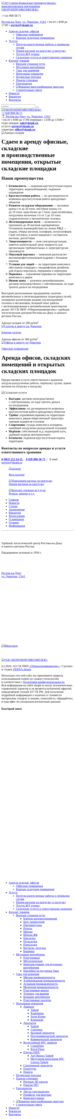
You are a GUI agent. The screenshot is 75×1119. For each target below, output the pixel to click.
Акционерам (17, 509)
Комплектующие (33, 1098)
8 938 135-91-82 (11, 612)
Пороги (28, 1072)
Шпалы (28, 931)
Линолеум (29, 1023)
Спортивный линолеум (37, 1065)
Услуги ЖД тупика (28, 54)
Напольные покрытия (29, 73)
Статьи (13, 506)
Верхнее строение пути (30, 63)
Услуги (13, 41)
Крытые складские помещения (35, 37)
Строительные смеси (29, 90)
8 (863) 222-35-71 (12, 609)
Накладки (29, 938)
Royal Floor (37, 1049)
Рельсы (27, 928)
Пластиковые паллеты (37, 1000)
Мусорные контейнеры (30, 67)
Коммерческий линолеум (46, 1039)
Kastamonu (37, 1013)
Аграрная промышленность (40, 983)
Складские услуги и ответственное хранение (44, 57)
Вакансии (15, 96)
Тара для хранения (27, 70)
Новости (14, 93)
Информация (17, 525)
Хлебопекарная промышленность (44, 980)
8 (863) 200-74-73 (12, 615)
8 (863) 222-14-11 (11, 459)
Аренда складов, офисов (24, 31)
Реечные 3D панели (35, 1081)
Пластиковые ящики (36, 990)
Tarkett (35, 1010)
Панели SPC (31, 1085)
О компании (16, 519)
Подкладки (30, 941)
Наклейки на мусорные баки (41, 970)
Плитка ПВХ (31, 1052)
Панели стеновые (27, 80)
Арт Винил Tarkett (42, 1055)
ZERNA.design (22, 669)
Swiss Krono (38, 1016)
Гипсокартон (24, 83)
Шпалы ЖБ (30, 934)
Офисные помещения (29, 34)
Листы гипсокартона (36, 1091)
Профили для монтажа (37, 1094)
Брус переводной (34, 921)
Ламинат (28, 1006)
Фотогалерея (17, 516)
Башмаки (29, 951)
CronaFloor (37, 1045)
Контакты (15, 99)
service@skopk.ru (11, 462)
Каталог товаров (19, 60)
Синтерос (37, 1029)
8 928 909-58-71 (35, 459)
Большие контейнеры (36, 996)
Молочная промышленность (40, 987)
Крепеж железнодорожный (40, 918)
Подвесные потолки (28, 76)
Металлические (33, 961)
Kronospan (37, 1019)
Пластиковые (31, 957)
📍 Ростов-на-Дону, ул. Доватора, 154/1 (26, 116)
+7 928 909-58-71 (11, 113)
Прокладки (30, 944)
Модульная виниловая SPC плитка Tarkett (47, 1060)
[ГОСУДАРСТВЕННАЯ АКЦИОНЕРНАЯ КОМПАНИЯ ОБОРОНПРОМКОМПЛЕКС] (24, 659)
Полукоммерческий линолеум (49, 1036)
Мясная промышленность (39, 977)
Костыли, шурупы (34, 948)
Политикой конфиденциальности (44, 682)
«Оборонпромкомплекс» (44, 666)
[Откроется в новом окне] (9, 645)
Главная (14, 499)
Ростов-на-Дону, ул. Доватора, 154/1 (23, 21)
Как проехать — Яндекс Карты (20, 582)
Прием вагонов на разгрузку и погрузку (41, 50)
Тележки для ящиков (36, 993)
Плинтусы (29, 1068)
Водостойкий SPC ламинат (40, 1042)
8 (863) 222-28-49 (12, 625)
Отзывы (14, 522)
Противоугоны (32, 925)
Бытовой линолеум (42, 1032)
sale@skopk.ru (10, 588)
